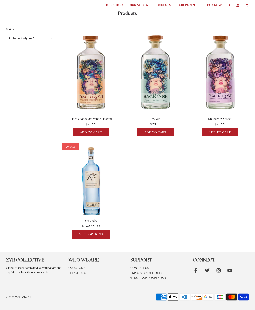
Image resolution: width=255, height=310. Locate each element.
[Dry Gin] (155, 72)
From (91, 226)
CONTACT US (139, 267)
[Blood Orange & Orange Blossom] (91, 72)
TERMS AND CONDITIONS (148, 278)
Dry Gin (155, 118)
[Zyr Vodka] (91, 180)
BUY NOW (214, 5)
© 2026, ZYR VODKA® (18, 297)
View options (91, 234)
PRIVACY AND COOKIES (146, 273)
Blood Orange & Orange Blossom (91, 118)
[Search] (229, 5)
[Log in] (237, 5)
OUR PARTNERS (189, 5)
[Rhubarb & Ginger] (220, 72)
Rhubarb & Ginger (219, 118)
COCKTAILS (162, 5)
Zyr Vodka (91, 220)
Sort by (10, 29)
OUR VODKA (139, 5)
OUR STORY (114, 5)
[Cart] (247, 5)
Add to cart (91, 132)
